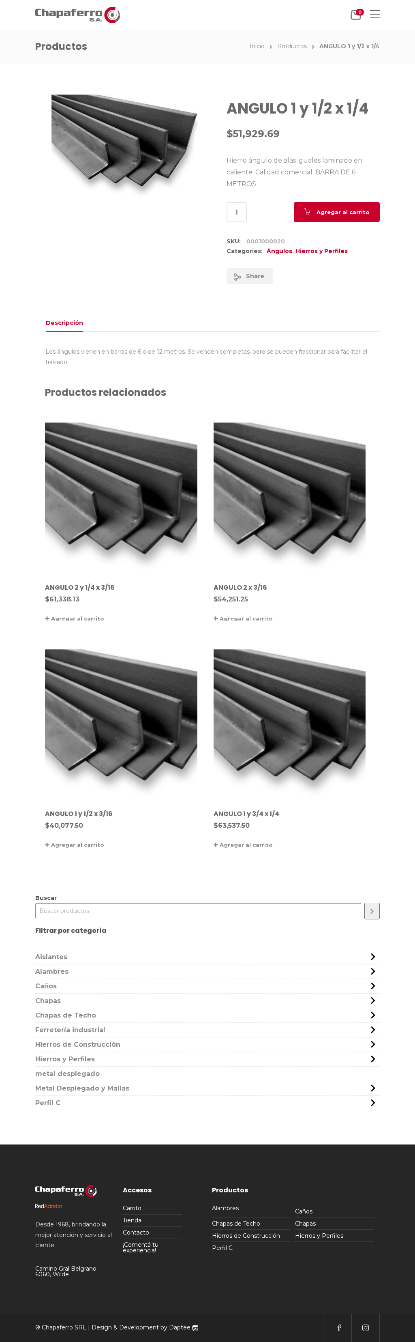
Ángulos (279, 251)
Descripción (64, 322)
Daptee (180, 1327)
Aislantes (51, 957)
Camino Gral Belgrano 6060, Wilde (65, 1271)
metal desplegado (67, 1074)
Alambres (51, 971)
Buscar (46, 898)
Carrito (132, 1208)
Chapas (48, 1001)
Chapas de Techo (65, 1015)
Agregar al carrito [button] (77, 618)
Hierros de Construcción (77, 1044)
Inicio (257, 46)
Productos (292, 46)
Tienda (132, 1220)
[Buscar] (372, 911)
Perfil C (47, 1103)
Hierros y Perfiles (321, 251)
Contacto (136, 1232)
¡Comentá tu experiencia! (140, 1247)
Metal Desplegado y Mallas (82, 1088)
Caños (46, 986)
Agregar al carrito (343, 212)
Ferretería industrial (70, 1030)
